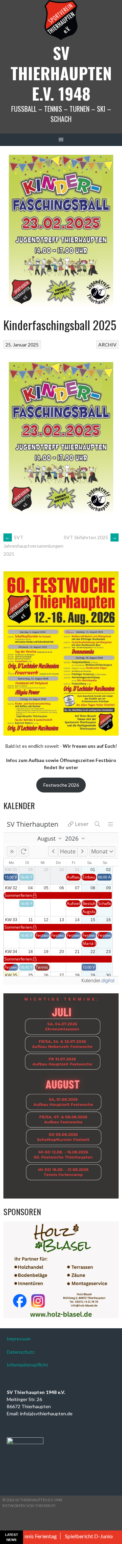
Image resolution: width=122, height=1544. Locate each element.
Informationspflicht (27, 1365)
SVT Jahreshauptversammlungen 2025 (33, 545)
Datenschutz (20, 1352)
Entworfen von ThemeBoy (29, 1505)
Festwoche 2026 (61, 785)
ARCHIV (107, 344)
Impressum (18, 1338)
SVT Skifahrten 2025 (90, 537)
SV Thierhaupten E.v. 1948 (61, 73)
